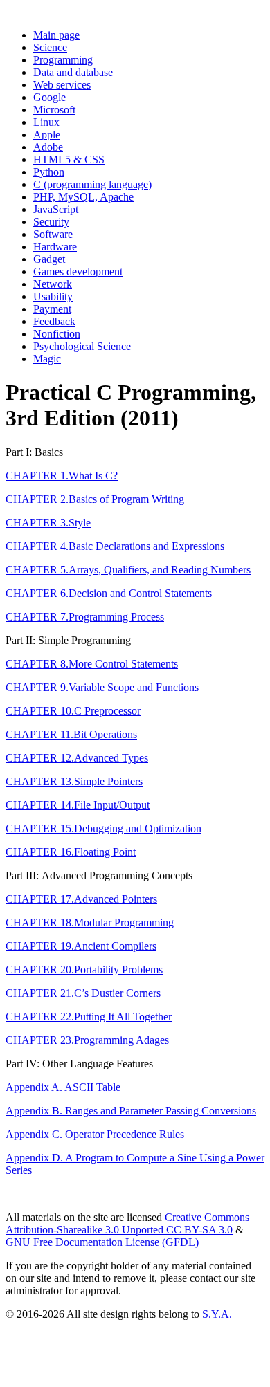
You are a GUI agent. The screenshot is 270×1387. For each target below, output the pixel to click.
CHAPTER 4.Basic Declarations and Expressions (115, 546)
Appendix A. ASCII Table (63, 1087)
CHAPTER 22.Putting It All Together (89, 1016)
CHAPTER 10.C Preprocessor (73, 711)
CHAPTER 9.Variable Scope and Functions (102, 687)
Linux (46, 122)
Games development (78, 271)
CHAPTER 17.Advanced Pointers (81, 899)
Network (52, 284)
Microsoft (54, 110)
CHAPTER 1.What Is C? (62, 475)
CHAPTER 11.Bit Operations (71, 734)
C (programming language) (92, 184)
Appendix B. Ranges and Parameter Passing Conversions (131, 1111)
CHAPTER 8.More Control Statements (92, 664)
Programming (63, 60)
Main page (56, 35)
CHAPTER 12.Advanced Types (77, 758)
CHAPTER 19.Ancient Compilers (81, 946)
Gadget (49, 259)
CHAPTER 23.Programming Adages (87, 1040)
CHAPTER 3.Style (48, 523)
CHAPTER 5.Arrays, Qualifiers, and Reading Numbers (128, 570)
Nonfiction (56, 334)
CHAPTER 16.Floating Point (71, 852)
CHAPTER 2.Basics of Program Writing (95, 499)
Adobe (48, 147)
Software (53, 234)
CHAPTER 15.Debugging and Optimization (103, 828)
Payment (52, 309)
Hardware (55, 246)
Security (51, 222)
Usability (53, 296)
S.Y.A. (217, 1314)
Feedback (54, 321)
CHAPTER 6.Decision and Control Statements (109, 593)
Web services (62, 85)
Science (50, 47)
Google (49, 97)
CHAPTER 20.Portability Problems (84, 969)
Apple (46, 134)
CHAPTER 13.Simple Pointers (74, 781)
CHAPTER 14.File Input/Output (78, 805)
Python (48, 172)
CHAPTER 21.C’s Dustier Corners (83, 993)
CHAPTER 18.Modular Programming (90, 922)
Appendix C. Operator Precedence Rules (95, 1134)
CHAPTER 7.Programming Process (85, 617)
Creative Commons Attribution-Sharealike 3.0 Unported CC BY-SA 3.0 (127, 1223)
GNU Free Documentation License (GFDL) (102, 1242)
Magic (47, 359)
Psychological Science (82, 346)
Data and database (73, 72)
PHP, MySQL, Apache (83, 197)
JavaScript (55, 209)
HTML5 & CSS (69, 159)
